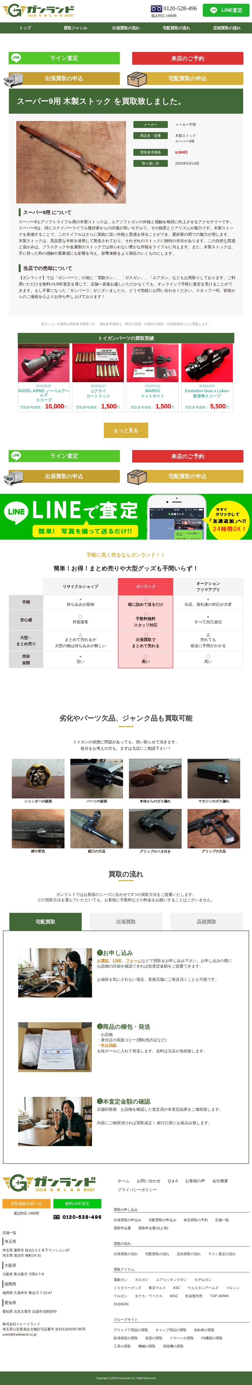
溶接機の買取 (173, 1346)
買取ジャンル (75, 28)
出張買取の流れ (126, 28)
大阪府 (10, 1265)
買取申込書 (122, 1228)
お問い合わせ (148, 1181)
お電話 (103, 961)
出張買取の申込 (64, 78)
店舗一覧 (222, 1220)
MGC (174, 1296)
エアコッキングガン (171, 1280)
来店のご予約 (187, 58)
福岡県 (10, 1284)
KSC (176, 1288)
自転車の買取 (204, 1330)
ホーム (123, 1181)
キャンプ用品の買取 (171, 1330)
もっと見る (126, 430)
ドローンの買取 (182, 1338)
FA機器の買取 (212, 1338)
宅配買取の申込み (162, 1220)
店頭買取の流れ (227, 28)
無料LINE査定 (77, 1203)
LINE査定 (231, 10)
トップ (25, 28)
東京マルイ (157, 1288)
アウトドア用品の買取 (131, 1330)
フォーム (134, 961)
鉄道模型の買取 (126, 1338)
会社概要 (220, 1181)
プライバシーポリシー (137, 1190)
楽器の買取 (153, 1338)
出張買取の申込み (127, 1220)
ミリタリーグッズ (127, 1288)
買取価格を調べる (26, 1203)
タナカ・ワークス (148, 1296)
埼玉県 (10, 1241)
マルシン (233, 1288)
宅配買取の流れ (176, 28)
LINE (117, 961)
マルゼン (120, 1296)
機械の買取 (147, 1346)
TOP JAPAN (219, 1296)
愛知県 (10, 1303)
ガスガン (142, 1280)
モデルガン (203, 1280)
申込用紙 (109, 1045)
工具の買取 (122, 1346)
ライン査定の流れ (222, 1254)
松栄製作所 (194, 1296)
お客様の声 (195, 1181)
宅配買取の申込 (188, 78)
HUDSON (121, 1304)
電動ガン (120, 1280)
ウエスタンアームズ (203, 1288)
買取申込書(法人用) (153, 1228)
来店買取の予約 (196, 1220)
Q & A (173, 1181)
